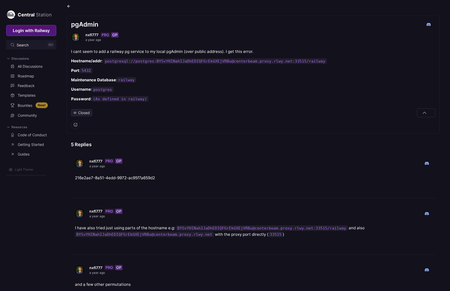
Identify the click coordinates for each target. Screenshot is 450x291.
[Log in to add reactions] (75, 124)
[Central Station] (10, 13)
